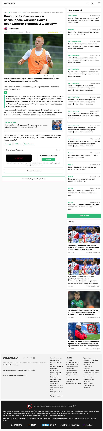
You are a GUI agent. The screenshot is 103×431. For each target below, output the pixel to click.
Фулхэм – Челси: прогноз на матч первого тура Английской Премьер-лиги (82, 193)
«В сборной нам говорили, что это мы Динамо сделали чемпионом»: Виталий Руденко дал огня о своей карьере (83, 312)
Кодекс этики (88, 383)
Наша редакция (88, 385)
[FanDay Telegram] (27, 358)
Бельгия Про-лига (56, 385)
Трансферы (87, 358)
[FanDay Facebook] (24, 358)
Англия (70, 188)
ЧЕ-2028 (69, 358)
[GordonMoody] (31, 425)
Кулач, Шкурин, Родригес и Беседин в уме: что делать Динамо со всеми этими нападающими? (26, 126)
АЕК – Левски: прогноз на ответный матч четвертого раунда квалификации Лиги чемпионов (83, 60)
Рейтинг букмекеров (34, 171)
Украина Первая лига (73, 383)
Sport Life (86, 364)
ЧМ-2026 (69, 360)
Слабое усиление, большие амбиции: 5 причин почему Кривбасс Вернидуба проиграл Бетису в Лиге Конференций (83, 344)
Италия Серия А (55, 373)
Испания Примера (56, 366)
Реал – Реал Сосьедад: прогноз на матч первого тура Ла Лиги (83, 33)
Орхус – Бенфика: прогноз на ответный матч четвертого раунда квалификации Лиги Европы (83, 20)
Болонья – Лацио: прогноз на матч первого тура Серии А (81, 180)
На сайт (48, 159)
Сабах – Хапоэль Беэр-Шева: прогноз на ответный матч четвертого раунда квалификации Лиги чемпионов (84, 143)
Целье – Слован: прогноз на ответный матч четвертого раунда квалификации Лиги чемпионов (83, 74)
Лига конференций (74, 41)
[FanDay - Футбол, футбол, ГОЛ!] (9, 3)
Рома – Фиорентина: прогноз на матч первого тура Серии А (82, 168)
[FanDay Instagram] (31, 358)
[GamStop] (49, 425)
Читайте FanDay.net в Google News (33, 179)
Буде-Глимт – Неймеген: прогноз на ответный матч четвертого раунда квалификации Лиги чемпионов (82, 130)
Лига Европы (72, 15)
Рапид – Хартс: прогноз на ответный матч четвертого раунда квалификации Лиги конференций (83, 46)
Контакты (86, 387)
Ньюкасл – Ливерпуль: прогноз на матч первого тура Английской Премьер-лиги (83, 207)
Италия (70, 164)
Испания (71, 29)
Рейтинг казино (88, 362)
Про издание (87, 366)
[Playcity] (16, 425)
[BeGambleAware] (70, 425)
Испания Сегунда (72, 364)
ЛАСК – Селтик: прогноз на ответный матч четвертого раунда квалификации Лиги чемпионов (83, 116)
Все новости (84, 216)
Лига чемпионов (73, 55)
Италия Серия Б (71, 371)
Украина (6, 32)
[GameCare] (87, 425)
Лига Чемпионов (56, 358)
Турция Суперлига (56, 396)
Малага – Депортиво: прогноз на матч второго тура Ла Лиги (83, 156)
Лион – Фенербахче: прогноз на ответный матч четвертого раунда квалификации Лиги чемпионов (81, 88)
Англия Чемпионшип (73, 362)
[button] (87, 3)
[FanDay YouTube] (34, 358)
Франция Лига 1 (55, 375)
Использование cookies (91, 373)
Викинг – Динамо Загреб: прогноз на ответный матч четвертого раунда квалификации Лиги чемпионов (82, 102)
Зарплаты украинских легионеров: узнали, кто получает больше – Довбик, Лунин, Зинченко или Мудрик (84, 247)
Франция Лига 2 (71, 373)
